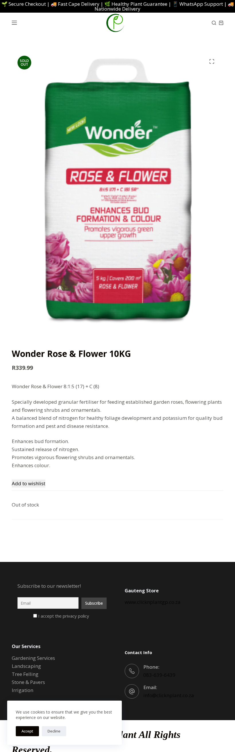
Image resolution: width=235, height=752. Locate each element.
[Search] (214, 23)
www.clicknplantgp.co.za (153, 602)
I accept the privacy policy (63, 616)
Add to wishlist (28, 483)
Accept (27, 731)
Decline (54, 731)
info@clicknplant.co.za (168, 695)
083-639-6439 (159, 675)
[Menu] (14, 22)
